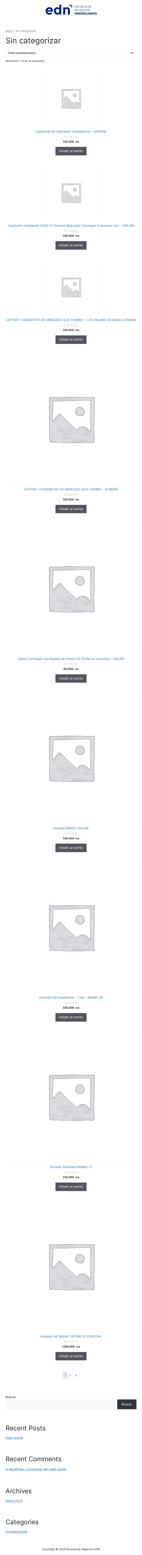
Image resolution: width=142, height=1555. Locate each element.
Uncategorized (16, 1532)
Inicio (9, 31)
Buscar (11, 1397)
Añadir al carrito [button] (71, 151)
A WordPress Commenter (24, 1469)
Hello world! (14, 1438)
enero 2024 (14, 1501)
